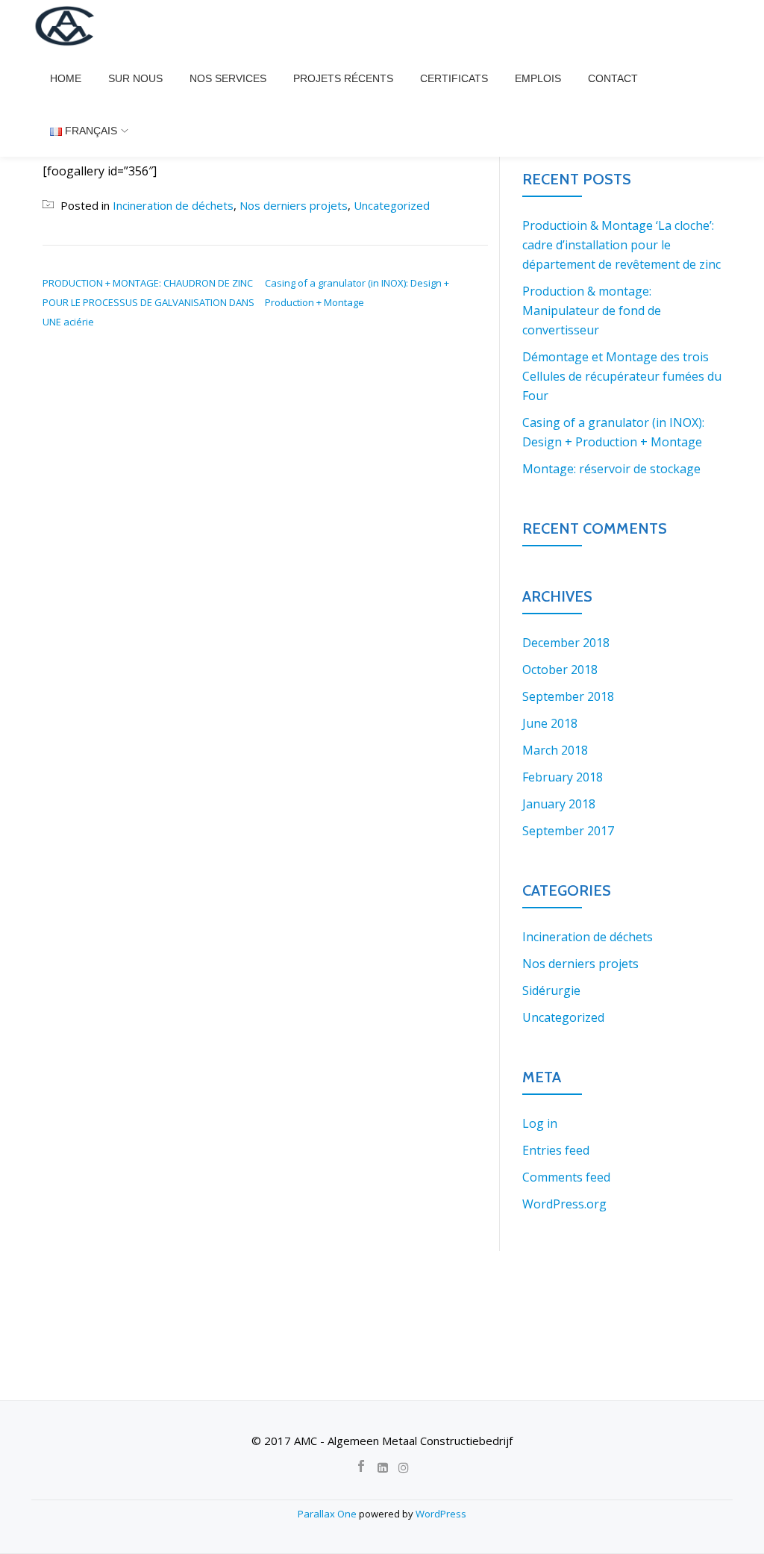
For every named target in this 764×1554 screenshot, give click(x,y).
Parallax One (328, 1513)
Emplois (538, 78)
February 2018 (562, 777)
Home (65, 78)
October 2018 (560, 669)
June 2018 (549, 723)
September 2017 (568, 831)
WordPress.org (564, 1204)
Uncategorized (392, 205)
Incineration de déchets (173, 205)
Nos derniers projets (293, 205)
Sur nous (135, 78)
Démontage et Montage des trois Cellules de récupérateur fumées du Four (621, 376)
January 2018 (558, 804)
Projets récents (343, 78)
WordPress (441, 1513)
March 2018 (555, 750)
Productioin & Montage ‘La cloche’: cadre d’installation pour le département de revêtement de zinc (621, 244)
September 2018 (568, 696)
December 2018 (566, 642)
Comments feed (566, 1177)
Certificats (454, 78)
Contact (613, 78)
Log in (539, 1123)
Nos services (228, 78)
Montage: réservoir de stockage (611, 469)
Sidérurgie (551, 990)
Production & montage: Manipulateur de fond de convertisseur (591, 310)
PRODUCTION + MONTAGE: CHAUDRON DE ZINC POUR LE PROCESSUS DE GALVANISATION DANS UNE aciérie (148, 302)
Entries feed (555, 1150)
